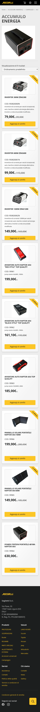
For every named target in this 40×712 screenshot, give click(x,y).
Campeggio (6, 660)
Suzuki (23, 633)
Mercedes (24, 653)
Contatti (5, 675)
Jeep (22, 645)
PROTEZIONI (6, 629)
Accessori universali (9, 656)
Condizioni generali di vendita (13, 695)
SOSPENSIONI (7, 633)
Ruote (4, 637)
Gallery (23, 679)
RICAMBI (5, 641)
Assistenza (6, 671)
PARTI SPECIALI (7, 645)
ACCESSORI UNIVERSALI (15, 10)
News (23, 675)
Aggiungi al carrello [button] (17, 124)
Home (4, 10)
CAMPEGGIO (30, 10)
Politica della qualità (9, 679)
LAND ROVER (25, 629)
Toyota (23, 637)
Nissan (23, 641)
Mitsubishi (25, 649)
